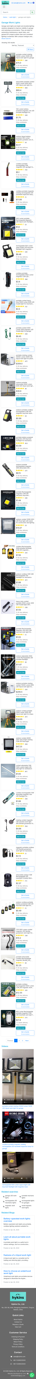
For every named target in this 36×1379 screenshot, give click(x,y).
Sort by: (14, 45)
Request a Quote (18, 1324)
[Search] (32, 12)
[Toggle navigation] (4, 7)
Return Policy (18, 1342)
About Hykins (18, 1319)
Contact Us (18, 1322)
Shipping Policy (18, 1339)
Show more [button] (5, 38)
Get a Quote (25, 76)
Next (27, 1040)
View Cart (18, 1327)
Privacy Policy (18, 1344)
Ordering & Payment (18, 1337)
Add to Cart (20, 71)
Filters (31, 49)
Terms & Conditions (18, 1346)
